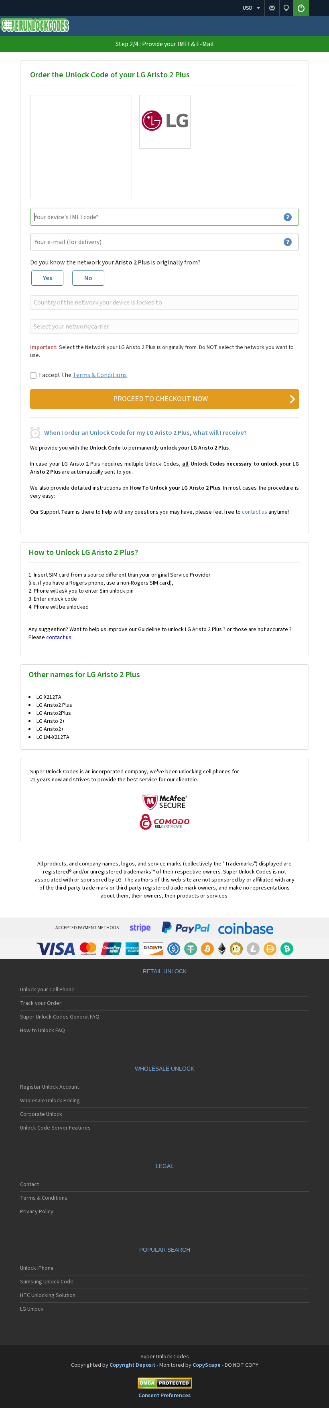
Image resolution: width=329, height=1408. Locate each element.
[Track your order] (286, 8)
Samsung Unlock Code (46, 1282)
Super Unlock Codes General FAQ (60, 1017)
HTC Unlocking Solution (47, 1295)
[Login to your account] (301, 8)
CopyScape (207, 1365)
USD (247, 8)
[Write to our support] (271, 8)
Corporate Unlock (41, 1114)
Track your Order (40, 1003)
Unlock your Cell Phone (47, 990)
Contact (29, 1184)
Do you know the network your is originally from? (115, 262)
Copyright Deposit (132, 1365)
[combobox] (164, 302)
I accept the (83, 375)
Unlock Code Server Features (55, 1128)
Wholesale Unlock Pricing (50, 1101)
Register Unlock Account (49, 1087)
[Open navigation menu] (8, 27)
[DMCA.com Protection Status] (164, 1385)
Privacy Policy (36, 1212)
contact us (254, 512)
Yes (47, 278)
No (88, 278)
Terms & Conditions (100, 375)
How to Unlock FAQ (42, 1031)
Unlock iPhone (37, 1268)
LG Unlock (31, 1309)
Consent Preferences (164, 1396)
